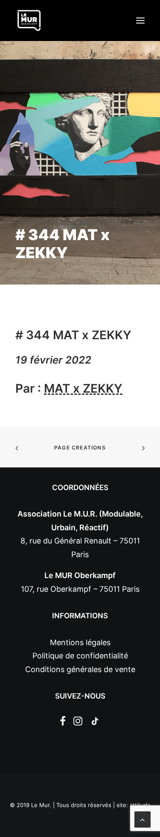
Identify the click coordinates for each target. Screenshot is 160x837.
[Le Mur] (29, 20)
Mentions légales (80, 642)
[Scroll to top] (142, 818)
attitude (140, 805)
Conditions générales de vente (80, 669)
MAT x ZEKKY (83, 388)
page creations (80, 447)
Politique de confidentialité (80, 655)
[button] (140, 20)
